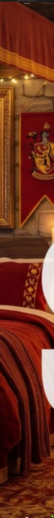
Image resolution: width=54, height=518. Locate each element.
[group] (27, 260)
